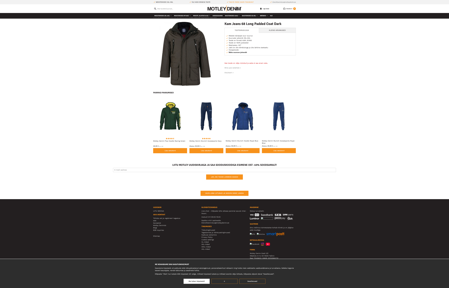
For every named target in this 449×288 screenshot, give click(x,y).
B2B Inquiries (158, 230)
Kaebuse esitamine (209, 235)
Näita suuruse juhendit (238, 52)
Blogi (155, 228)
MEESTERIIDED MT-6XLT (181, 16)
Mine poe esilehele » (232, 68)
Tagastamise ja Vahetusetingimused (215, 232)
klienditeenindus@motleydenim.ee (284, 2)
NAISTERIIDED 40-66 (231, 16)
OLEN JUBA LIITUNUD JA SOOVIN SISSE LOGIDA (224, 193)
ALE (271, 16)
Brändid (263, 16)
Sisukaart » (229, 73)
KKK (154, 221)
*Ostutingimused (208, 230)
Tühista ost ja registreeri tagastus (166, 218)
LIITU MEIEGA (158, 211)
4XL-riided (205, 249)
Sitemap (156, 236)
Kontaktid (157, 223)
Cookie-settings (207, 240)
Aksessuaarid (218, 16)
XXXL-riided (206, 247)
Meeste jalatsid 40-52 (200, 16)
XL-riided (205, 242)
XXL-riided (205, 244)
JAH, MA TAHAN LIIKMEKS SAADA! (224, 177)
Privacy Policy (206, 237)
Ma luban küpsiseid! (197, 281)
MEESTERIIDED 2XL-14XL (162, 16)
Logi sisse (265, 8)
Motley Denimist (159, 225)
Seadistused (252, 281)
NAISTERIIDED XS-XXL (249, 16)
